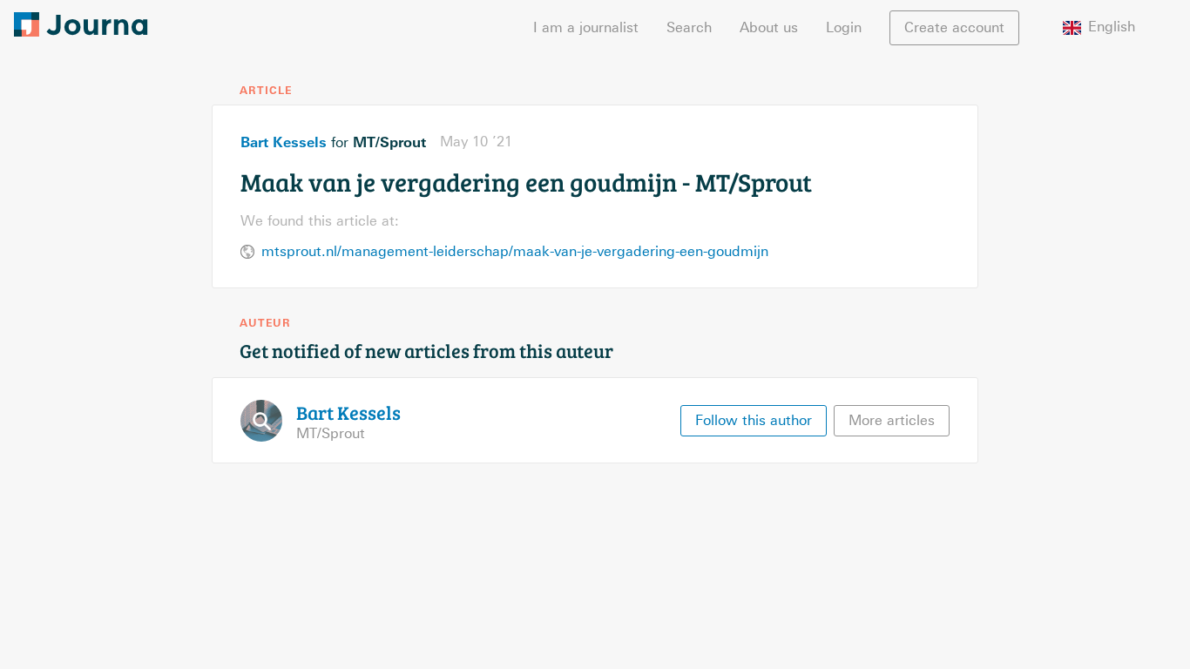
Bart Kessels (283, 142)
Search (689, 27)
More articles (892, 420)
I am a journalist (586, 27)
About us (769, 27)
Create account (954, 27)
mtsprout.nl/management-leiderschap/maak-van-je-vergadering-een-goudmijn (514, 251)
